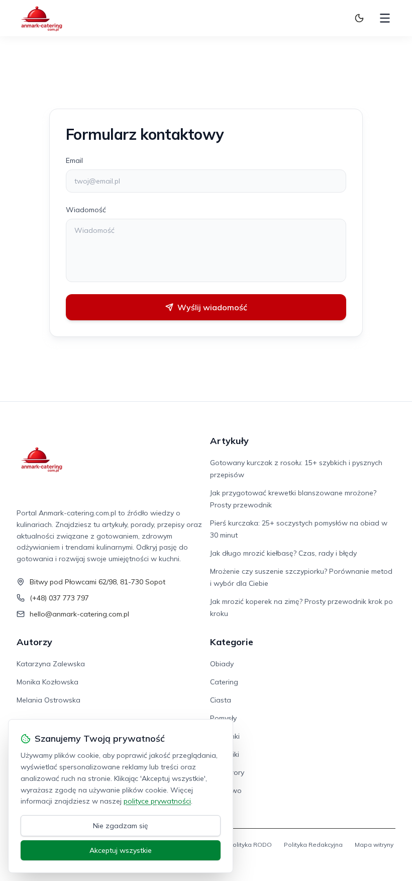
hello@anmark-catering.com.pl (79, 614)
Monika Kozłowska (47, 681)
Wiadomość (86, 209)
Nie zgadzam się (120, 825)
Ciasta (220, 699)
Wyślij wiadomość (212, 307)
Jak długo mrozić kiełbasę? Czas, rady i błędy (283, 553)
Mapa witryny (374, 844)
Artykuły (229, 441)
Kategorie (231, 642)
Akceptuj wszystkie (120, 850)
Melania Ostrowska (48, 699)
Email (74, 160)
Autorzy (34, 642)
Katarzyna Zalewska (51, 663)
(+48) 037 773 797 (59, 597)
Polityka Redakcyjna (313, 844)
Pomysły (223, 718)
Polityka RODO (250, 844)
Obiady (222, 663)
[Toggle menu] (384, 18)
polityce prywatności (157, 801)
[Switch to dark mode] (359, 18)
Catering (224, 681)
